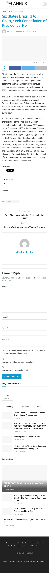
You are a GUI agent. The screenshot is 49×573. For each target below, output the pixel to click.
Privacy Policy (36, 543)
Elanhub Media (40, 561)
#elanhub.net (13, 201)
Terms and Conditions (32, 546)
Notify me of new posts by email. (15, 370)
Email (5, 328)
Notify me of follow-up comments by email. (20, 362)
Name (5, 317)
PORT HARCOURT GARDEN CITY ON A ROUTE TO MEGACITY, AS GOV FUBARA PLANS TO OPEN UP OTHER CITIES (30, 426)
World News (19, 12)
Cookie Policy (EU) (15, 546)
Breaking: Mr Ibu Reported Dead (27, 437)
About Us (16, 543)
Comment (7, 286)
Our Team (25, 543)
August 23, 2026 (10, 489)
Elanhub (11, 561)
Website (5, 339)
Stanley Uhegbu (15, 31)
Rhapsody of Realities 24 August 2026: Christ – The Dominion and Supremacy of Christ (30, 498)
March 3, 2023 (31, 31)
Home (4, 12)
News (11, 12)
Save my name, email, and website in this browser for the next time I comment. (24, 352)
